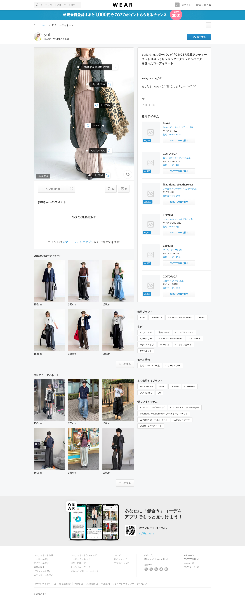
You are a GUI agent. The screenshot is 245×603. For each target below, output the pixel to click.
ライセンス (142, 584)
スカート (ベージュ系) (173, 280)
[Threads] (156, 569)
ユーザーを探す (41, 559)
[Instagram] (151, 569)
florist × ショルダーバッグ (152, 407)
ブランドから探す (42, 571)
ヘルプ (117, 555)
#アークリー (146, 338)
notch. (162, 386)
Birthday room (146, 386)
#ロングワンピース (184, 332)
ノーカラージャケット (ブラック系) (180, 188)
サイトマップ (120, 559)
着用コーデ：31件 (171, 288)
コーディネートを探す (44, 555)
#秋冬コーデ (163, 332)
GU (159, 393)
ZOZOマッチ (190, 567)
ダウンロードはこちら (152, 528)
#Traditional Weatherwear (170, 338)
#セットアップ (147, 344)
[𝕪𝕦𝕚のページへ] (38, 36)
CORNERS (189, 386)
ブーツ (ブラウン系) (172, 250)
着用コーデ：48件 (171, 257)
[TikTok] (161, 569)
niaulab (187, 563)
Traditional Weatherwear (178, 184)
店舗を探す (39, 567)
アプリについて (146, 533)
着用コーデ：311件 (172, 134)
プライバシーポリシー (123, 584)
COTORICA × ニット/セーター (184, 407)
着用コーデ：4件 (171, 165)
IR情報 (77, 583)
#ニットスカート (183, 344)
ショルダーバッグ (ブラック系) (178, 127)
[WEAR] (122, 5)
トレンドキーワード (80, 567)
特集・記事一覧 (78, 563)
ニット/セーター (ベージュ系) (177, 158)
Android (161, 559)
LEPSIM (168, 215)
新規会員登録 (203, 4)
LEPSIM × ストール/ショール (154, 420)
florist (166, 123)
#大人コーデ (146, 332)
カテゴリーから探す (43, 575)
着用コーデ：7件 (171, 226)
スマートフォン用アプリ (78, 242)
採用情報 (90, 583)
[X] (146, 569)
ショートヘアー (172, 365)
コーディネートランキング (83, 555)
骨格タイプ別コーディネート (85, 571)
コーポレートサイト (43, 583)
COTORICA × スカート (151, 426)
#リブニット (146, 351)
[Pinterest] (166, 569)
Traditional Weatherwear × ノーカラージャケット (164, 414)
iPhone (147, 559)
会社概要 (63, 583)
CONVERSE (146, 393)
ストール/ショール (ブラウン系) (178, 219)
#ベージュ (164, 344)
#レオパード (195, 338)
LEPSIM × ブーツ (181, 420)
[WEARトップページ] (35, 25)
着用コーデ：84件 (171, 196)
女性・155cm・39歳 (150, 365)
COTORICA (170, 153)
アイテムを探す (41, 563)
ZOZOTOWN (190, 559)
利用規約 (105, 584)
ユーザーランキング (80, 559)
